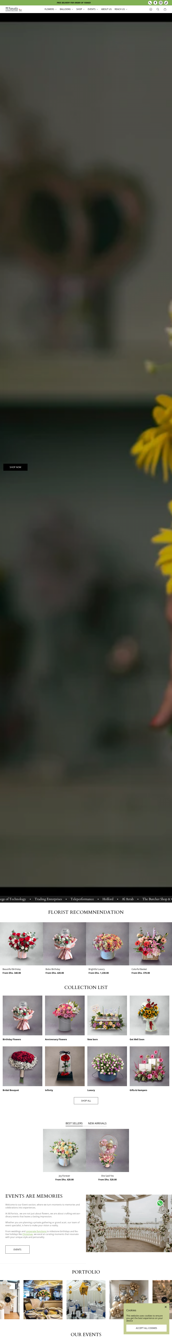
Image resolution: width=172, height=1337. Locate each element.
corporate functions (36, 1231)
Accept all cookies (146, 1328)
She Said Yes (107, 1176)
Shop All (86, 1100)
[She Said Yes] (107, 1150)
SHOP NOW (15, 467)
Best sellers (74, 1123)
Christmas (27, 1234)
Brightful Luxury (97, 969)
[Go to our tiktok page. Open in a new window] (166, 3)
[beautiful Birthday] (21, 943)
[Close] (166, 1307)
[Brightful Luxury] (107, 943)
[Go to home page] (13, 9)
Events (17, 1249)
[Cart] (165, 9)
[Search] (158, 9)
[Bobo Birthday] (64, 943)
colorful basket (139, 969)
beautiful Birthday (12, 969)
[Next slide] (164, 1300)
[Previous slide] (8, 1300)
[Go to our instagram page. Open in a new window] (161, 3)
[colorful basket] (150, 943)
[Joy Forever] (64, 1150)
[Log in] (151, 9)
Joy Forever (64, 1176)
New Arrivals (97, 1123)
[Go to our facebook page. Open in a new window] (155, 3)
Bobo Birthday (53, 969)
